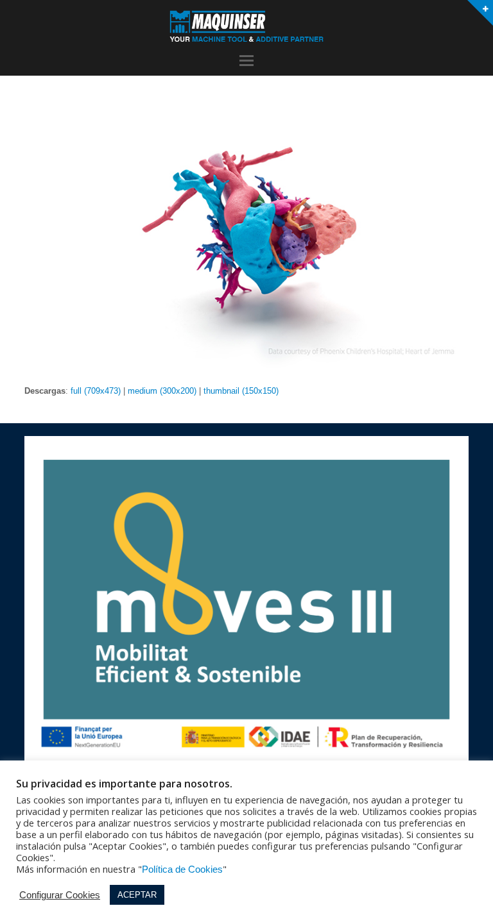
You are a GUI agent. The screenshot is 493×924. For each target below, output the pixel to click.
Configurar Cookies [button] (59, 895)
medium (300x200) (162, 391)
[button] (246, 60)
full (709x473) (96, 391)
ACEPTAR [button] (137, 895)
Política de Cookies (182, 869)
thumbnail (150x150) (241, 391)
